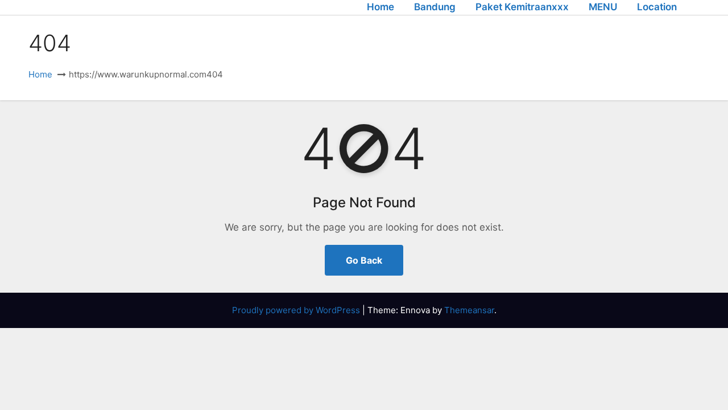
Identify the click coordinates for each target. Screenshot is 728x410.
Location (657, 7)
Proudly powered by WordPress (297, 310)
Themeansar (469, 310)
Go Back (364, 260)
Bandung (435, 7)
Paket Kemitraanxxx (522, 7)
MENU (603, 7)
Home (380, 7)
